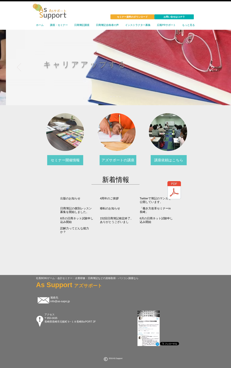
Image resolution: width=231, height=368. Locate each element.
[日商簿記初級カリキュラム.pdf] (174, 190)
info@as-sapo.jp (60, 301)
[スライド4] (120, 96)
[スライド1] (110, 96)
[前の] (19, 67)
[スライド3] (117, 96)
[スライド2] (113, 96)
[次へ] (212, 67)
